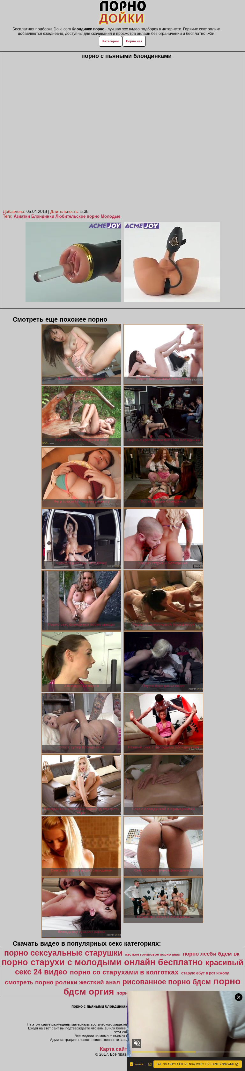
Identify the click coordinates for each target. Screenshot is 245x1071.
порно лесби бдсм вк (211, 953)
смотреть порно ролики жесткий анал (62, 982)
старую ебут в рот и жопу (205, 973)
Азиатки (22, 216)
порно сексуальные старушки (63, 952)
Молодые (110, 216)
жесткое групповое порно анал (152, 954)
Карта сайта (115, 1049)
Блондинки (42, 216)
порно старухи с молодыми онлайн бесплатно (102, 962)
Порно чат (134, 41)
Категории (110, 41)
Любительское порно (78, 216)
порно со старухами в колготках (124, 972)
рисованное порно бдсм (166, 982)
